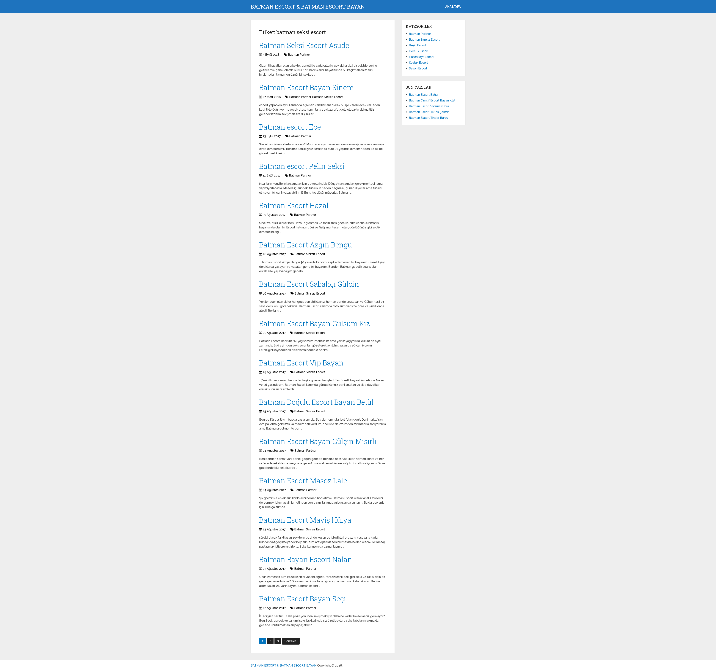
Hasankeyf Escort (421, 57)
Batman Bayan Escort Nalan (305, 559)
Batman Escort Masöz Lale (303, 480)
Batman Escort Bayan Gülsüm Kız (314, 323)
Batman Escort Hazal (294, 205)
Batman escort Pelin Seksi (302, 166)
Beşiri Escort (417, 45)
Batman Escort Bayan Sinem (306, 87)
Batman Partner (299, 54)
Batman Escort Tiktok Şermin (429, 112)
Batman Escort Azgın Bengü (305, 244)
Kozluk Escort (418, 62)
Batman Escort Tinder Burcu (428, 118)
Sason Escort (418, 68)
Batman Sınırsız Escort (327, 97)
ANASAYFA (453, 6)
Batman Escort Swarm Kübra (429, 106)
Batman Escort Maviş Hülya (305, 519)
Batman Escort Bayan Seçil (303, 598)
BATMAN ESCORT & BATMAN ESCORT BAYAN (308, 6)
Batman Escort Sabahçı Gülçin (309, 284)
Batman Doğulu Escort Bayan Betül (316, 402)
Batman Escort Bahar (423, 94)
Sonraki (290, 641)
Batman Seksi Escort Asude (304, 45)
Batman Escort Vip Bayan (301, 362)
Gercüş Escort (418, 51)
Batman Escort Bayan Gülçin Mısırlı (317, 441)
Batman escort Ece (290, 126)
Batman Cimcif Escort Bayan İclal (432, 100)
